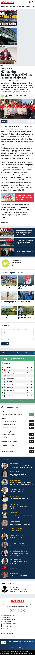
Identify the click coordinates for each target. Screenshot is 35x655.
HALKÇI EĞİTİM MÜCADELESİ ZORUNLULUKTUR (19, 507)
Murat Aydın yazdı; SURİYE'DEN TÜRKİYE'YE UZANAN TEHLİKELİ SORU (21, 466)
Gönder (5, 343)
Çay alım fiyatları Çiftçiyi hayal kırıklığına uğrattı (19, 554)
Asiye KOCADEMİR (15, 559)
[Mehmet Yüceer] (4, 498)
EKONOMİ (20, 6)
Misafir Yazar (17, 528)
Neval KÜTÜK (14, 573)
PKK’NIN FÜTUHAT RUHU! (17, 491)
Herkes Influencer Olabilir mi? (19, 546)
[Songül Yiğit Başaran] (4, 545)
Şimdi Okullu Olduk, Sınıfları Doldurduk (18, 562)
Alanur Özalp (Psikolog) (18, 551)
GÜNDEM (4, 6)
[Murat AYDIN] (4, 465)
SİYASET (12, 6)
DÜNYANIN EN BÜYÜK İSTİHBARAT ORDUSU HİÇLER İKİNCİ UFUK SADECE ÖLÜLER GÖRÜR (21, 483)
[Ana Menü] (32, 2)
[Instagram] (17, 610)
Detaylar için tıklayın (17, 401)
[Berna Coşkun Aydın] (4, 536)
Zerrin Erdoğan (15, 522)
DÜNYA (28, 6)
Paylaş (5, 121)
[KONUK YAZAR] (4, 589)
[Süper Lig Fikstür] (33, 407)
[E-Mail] (12, 266)
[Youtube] (20, 610)
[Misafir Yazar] (6, 529)
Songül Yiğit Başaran (17, 543)
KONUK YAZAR (14, 587)
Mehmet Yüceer (15, 496)
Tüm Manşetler (7, 625)
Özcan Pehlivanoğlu (17, 489)
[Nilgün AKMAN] (4, 474)
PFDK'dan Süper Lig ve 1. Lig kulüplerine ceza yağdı (25, 287)
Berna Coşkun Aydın (16, 535)
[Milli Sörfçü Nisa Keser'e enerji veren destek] (9, 296)
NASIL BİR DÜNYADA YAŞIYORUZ (20, 524)
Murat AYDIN (14, 463)
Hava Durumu (7, 617)
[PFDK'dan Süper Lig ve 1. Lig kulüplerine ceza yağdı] (26, 280)
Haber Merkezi (16, 262)
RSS (4, 642)
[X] (14, 610)
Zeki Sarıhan (14, 504)
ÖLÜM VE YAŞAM (15, 568)
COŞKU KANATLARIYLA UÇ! (18, 575)
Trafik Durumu (7, 621)
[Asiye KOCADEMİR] (4, 561)
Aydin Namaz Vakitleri (9, 619)
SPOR (10, 68)
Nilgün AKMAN (14, 472)
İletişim (11, 633)
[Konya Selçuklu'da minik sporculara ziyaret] (9, 280)
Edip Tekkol (14, 513)
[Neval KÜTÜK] (4, 574)
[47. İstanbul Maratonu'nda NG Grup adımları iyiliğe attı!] (17, 109)
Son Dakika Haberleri (9, 627)
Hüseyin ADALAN (15, 480)
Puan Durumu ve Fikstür (9, 623)
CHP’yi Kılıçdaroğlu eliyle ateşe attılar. (19, 499)
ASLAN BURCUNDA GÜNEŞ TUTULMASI (18, 475)
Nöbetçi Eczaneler (8, 615)
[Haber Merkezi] (5, 263)
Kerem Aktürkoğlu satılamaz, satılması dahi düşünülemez (19, 590)
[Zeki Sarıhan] (4, 506)
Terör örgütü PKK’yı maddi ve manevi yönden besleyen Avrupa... (21, 516)
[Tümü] (33, 460)
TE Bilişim (21, 648)
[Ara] (30, 2)
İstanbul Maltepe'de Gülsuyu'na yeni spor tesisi (24, 317)
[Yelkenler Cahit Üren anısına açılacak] (26, 296)
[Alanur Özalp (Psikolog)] (4, 553)
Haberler (3, 68)
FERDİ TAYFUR (16, 531)
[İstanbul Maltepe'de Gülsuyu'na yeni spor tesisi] (26, 310)
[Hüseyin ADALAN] (4, 482)
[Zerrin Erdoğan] (4, 523)
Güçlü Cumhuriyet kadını (17, 538)
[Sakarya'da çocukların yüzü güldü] (9, 310)
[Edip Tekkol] (4, 515)
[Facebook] (11, 610)
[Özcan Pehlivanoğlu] (4, 490)
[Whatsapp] (23, 610)
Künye (4, 633)
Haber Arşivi (6, 628)
